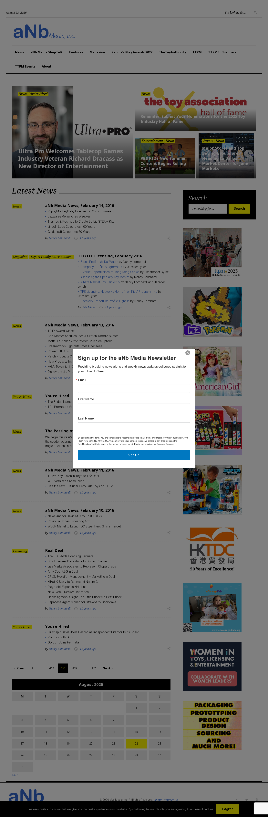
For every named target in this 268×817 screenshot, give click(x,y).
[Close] (188, 353)
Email (82, 379)
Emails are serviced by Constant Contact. (154, 443)
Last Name (86, 418)
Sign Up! (134, 455)
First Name (86, 399)
